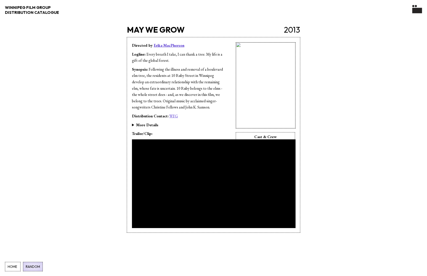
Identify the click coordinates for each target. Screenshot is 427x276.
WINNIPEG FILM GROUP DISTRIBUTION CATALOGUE (32, 10)
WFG (173, 116)
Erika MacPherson (169, 45)
